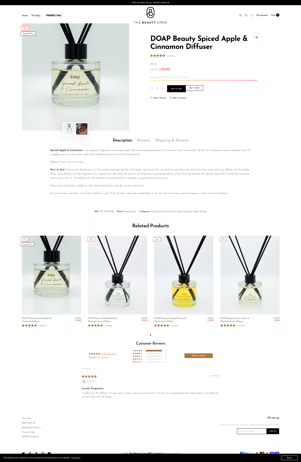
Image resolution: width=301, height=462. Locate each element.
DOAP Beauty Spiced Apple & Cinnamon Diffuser (36, 320)
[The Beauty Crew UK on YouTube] (49, 453)
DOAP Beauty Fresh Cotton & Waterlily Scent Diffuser (234, 320)
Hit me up (273, 417)
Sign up (272, 431)
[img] (89, 376)
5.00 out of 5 (108, 353)
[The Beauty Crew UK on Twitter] (23, 453)
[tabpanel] (75, 77)
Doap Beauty (130, 212)
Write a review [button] (198, 356)
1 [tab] (150, 335)
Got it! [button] (289, 458)
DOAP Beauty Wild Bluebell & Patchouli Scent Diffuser (102, 320)
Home (25, 15)
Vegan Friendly (200, 212)
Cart (274, 15)
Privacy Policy (28, 432)
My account (262, 15)
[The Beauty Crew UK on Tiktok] (29, 453)
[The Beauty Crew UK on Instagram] (42, 453)
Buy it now (194, 88)
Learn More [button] (76, 458)
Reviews (143, 140)
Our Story (27, 418)
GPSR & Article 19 (30, 437)
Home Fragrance (184, 212)
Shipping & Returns (171, 140)
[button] (158, 56)
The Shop (35, 15)
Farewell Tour (170, 212)
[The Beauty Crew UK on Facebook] (36, 453)
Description (122, 140)
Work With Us (28, 423)
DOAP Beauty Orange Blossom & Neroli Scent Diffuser (170, 320)
